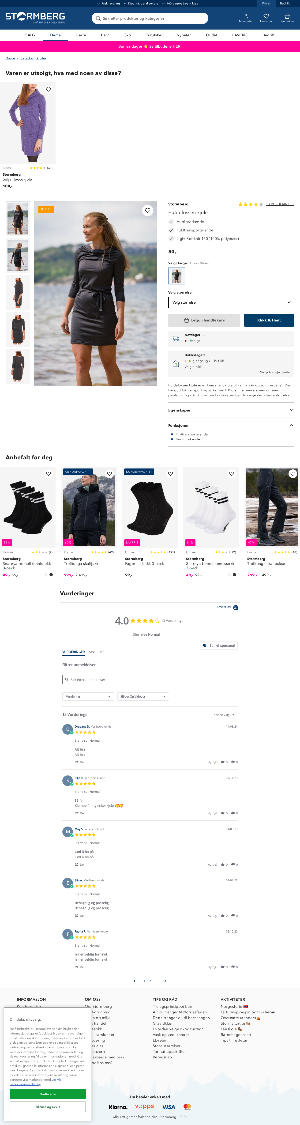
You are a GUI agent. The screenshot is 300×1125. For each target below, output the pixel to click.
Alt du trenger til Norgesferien (180, 1012)
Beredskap (162, 1057)
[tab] (219, 646)
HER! (177, 46)
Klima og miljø (98, 1018)
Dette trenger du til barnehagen (181, 1018)
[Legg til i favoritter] (48, 89)
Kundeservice (29, 1006)
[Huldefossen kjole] (176, 276)
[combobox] (88, 696)
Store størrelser (166, 1046)
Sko (127, 35)
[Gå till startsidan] (36, 18)
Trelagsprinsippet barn (173, 1006)
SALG (30, 35)
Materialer (94, 1046)
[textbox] (237, 717)
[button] (82, 762)
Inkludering (95, 1040)
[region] (48, 1064)
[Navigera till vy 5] (18, 366)
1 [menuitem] (145, 981)
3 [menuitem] (155, 981)
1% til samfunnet (99, 1034)
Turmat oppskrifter (169, 1051)
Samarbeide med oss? (105, 1057)
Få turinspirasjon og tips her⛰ (248, 1012)
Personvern (95, 1051)
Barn (105, 35)
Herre (81, 35)
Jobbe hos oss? (99, 1063)
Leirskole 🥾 (232, 1029)
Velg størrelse (184, 302)
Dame (55, 35)
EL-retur (160, 1040)
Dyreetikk (93, 1029)
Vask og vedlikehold (171, 1034)
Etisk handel (95, 1023)
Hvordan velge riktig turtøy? (178, 1029)
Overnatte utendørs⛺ (241, 1018)
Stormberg (178, 204)
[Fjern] (202, 18)
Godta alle (48, 1094)
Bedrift (268, 35)
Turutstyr (154, 35)
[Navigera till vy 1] (18, 218)
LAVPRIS (240, 35)
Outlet (211, 35)
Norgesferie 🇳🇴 (234, 1006)
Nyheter (184, 35)
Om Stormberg (98, 1006)
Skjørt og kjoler (33, 58)
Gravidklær (163, 1023)
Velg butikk (193, 367)
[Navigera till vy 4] (18, 329)
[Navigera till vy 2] (18, 255)
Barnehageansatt (236, 1034)
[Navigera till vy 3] (18, 292)
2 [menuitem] (150, 981)
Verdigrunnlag (97, 1012)
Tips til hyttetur (234, 1040)
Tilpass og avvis (47, 1107)
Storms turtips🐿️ (236, 1023)
